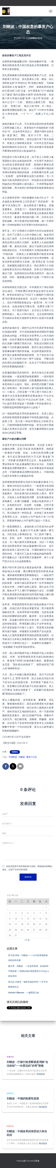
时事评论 (15, 752)
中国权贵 (13, 757)
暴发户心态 (31, 757)
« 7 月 (27, 940)
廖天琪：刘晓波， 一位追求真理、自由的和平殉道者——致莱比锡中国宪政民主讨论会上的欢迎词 (28, 971)
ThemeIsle (30, 1161)
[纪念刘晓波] (7, 11)
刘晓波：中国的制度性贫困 (23, 1098)
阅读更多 (41, 1074)
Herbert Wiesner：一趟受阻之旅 (23, 992)
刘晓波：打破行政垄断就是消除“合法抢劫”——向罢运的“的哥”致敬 (27, 1063)
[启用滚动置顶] (50, 1162)
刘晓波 (22, 757)
